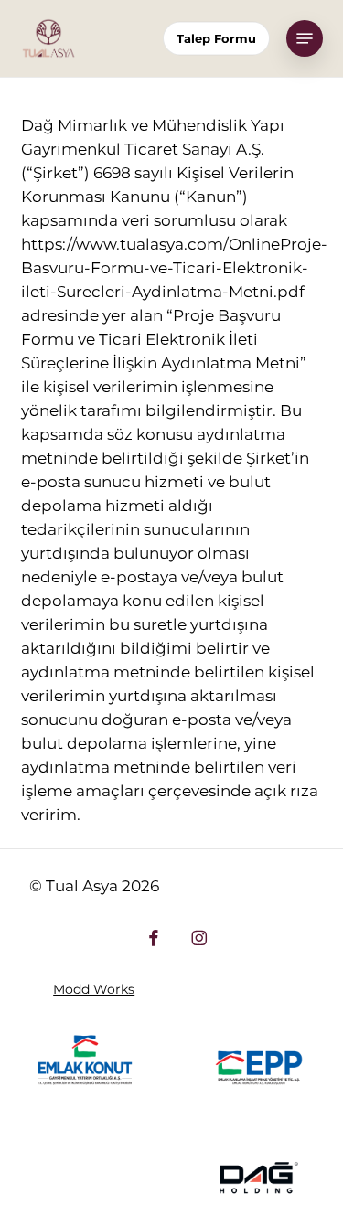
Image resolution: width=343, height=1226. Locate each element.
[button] (304, 38)
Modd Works (93, 989)
